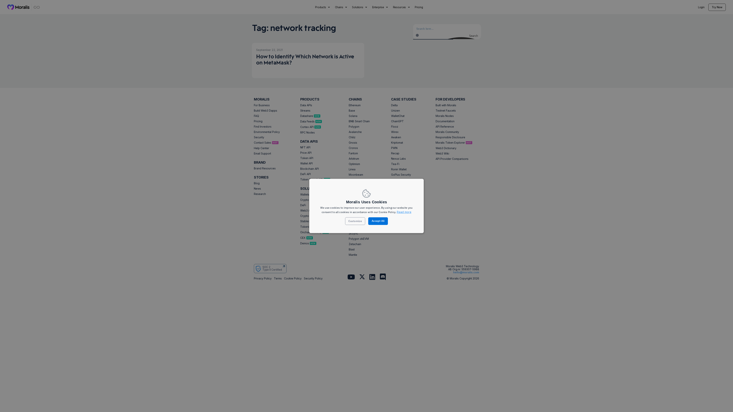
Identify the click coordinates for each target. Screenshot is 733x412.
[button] (355, 221)
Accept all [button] (378, 221)
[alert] (366, 206)
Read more (404, 212)
